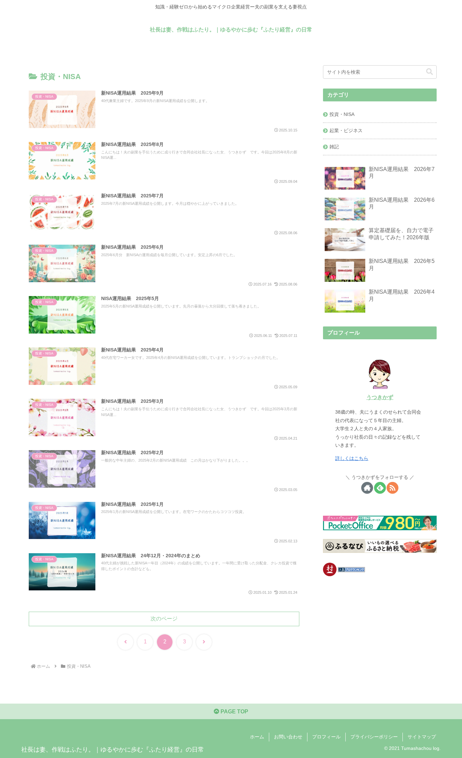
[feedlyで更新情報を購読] (380, 488)
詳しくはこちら (351, 458)
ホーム (257, 736)
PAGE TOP (233, 711)
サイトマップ (422, 736)
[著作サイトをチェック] (367, 488)
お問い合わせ (288, 736)
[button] (429, 72)
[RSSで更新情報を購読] (392, 488)
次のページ (164, 618)
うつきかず (379, 397)
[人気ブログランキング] (351, 569)
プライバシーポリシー (374, 736)
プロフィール (326, 736)
